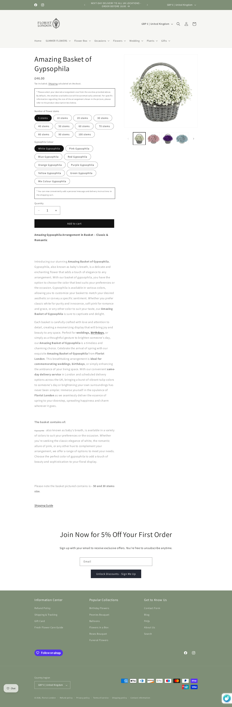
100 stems (85, 134)
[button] (58, 41)
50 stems (64, 126)
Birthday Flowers (99, 608)
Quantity (39, 203)
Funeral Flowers (98, 640)
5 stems (43, 118)
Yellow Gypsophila (49, 173)
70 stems (104, 126)
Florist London (49, 698)
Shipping (53, 83)
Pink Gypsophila (79, 148)
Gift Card (39, 621)
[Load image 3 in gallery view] (168, 138)
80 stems (43, 134)
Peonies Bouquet (99, 614)
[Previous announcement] (85, 4)
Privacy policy (83, 698)
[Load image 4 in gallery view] (182, 138)
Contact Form (152, 608)
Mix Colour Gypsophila (52, 181)
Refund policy (66, 698)
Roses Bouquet (98, 633)
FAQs (147, 621)
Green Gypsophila (81, 173)
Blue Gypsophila (48, 156)
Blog (146, 614)
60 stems (84, 126)
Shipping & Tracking (45, 614)
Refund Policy (42, 608)
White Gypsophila (49, 148)
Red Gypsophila (77, 156)
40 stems (43, 126)
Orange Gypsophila (50, 165)
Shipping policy (119, 698)
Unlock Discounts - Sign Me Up (116, 573)
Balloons (94, 621)
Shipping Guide (43, 505)
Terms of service (100, 698)
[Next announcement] (147, 4)
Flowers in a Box (99, 627)
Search (148, 633)
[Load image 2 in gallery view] (153, 138)
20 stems (82, 118)
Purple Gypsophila (82, 165)
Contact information (140, 698)
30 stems (102, 118)
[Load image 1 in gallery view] (139, 138)
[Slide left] (128, 139)
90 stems (64, 134)
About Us (149, 627)
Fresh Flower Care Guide (48, 627)
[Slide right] (194, 139)
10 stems (62, 118)
